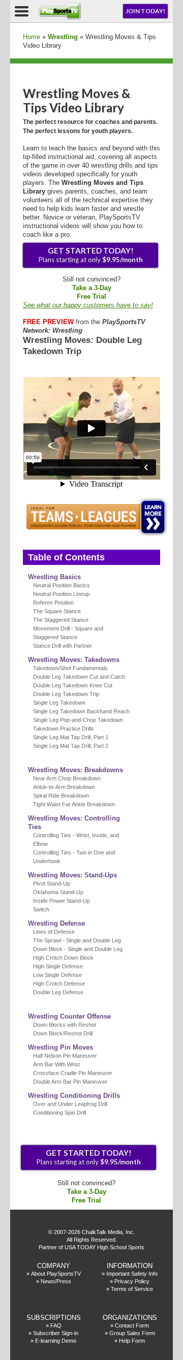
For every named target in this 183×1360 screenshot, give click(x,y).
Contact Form (132, 1325)
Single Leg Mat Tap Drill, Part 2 (70, 746)
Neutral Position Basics (61, 585)
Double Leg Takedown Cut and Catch (79, 677)
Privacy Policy (131, 1281)
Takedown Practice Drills (63, 728)
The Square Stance (57, 611)
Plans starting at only (91, 255)
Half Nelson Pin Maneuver (65, 1056)
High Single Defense (58, 966)
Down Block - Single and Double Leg (78, 949)
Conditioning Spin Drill (59, 1113)
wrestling (63, 37)
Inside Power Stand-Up (61, 901)
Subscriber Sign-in (55, 1333)
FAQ (56, 1325)
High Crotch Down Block (63, 958)
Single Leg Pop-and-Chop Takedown (78, 720)
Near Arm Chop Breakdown (67, 778)
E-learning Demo (55, 1341)
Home (31, 37)
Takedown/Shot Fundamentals (70, 668)
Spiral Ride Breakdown (61, 796)
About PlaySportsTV (56, 1274)
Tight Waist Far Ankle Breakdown (74, 804)
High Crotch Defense (59, 984)
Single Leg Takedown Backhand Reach (81, 711)
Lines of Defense (54, 932)
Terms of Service (132, 1289)
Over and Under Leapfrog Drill (70, 1104)
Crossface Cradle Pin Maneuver (72, 1073)
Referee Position (53, 602)
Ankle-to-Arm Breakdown (64, 787)
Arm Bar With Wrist (56, 1064)
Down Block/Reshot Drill (63, 1033)
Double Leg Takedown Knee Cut (72, 685)
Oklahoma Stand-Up (58, 892)
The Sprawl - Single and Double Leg (77, 940)
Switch (41, 909)
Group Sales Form (132, 1333)
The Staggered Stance (60, 620)
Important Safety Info (132, 1274)
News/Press (56, 1281)
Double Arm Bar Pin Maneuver (70, 1082)
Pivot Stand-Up (51, 883)
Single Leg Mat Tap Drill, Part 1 (70, 737)
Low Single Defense (57, 975)
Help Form (132, 1341)
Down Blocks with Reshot (64, 1025)
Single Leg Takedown (59, 703)
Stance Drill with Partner (62, 646)
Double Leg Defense (58, 992)
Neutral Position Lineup (61, 594)
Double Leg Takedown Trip (66, 694)
